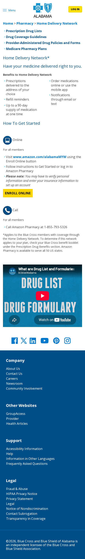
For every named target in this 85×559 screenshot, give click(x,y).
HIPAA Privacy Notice (21, 494)
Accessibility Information (24, 449)
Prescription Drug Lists (24, 31)
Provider (12, 418)
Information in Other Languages (30, 458)
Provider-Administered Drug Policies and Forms (43, 43)
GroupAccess (15, 413)
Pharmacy (24, 23)
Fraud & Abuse (17, 489)
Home (8, 23)
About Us (13, 368)
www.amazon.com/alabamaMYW (39, 157)
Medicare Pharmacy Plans (26, 49)
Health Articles (17, 423)
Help (9, 454)
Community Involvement (24, 388)
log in (75, 9)
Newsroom (14, 383)
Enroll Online (18, 193)
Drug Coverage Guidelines (26, 37)
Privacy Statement (19, 499)
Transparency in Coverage (25, 518)
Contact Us (14, 373)
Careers (12, 378)
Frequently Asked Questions (27, 463)
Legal (10, 503)
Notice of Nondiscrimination (27, 508)
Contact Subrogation (21, 513)
